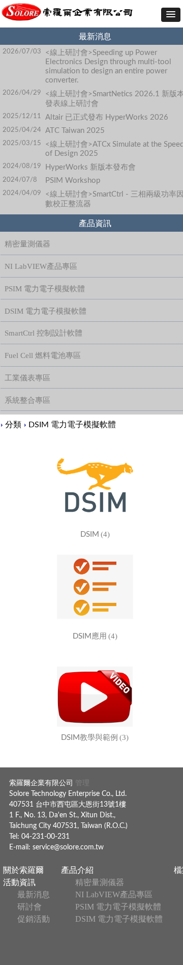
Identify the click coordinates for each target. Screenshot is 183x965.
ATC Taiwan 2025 (75, 130)
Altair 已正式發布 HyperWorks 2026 (106, 117)
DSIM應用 (90, 636)
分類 (13, 425)
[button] (170, 15)
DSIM (89, 534)
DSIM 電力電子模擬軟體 (72, 425)
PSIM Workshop (72, 180)
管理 (81, 783)
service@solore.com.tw (68, 847)
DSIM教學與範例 (89, 737)
